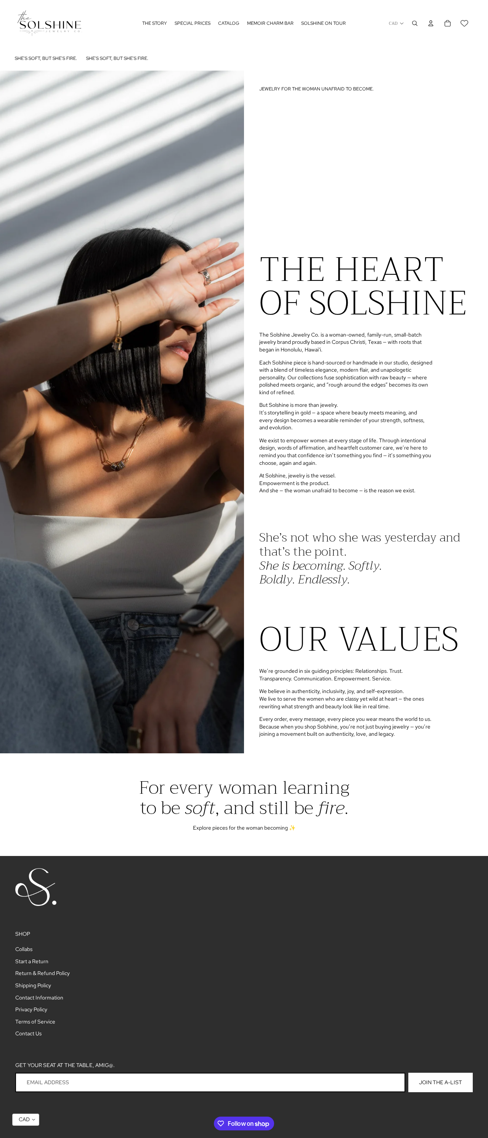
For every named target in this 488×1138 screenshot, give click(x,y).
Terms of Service (35, 1021)
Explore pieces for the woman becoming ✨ (244, 827)
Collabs (23, 949)
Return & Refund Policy (42, 973)
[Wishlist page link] (464, 23)
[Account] (430, 23)
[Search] (414, 23)
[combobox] (25, 1120)
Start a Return (31, 961)
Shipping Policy (33, 985)
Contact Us (28, 1033)
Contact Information (39, 997)
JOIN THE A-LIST (440, 1082)
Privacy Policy (31, 1009)
